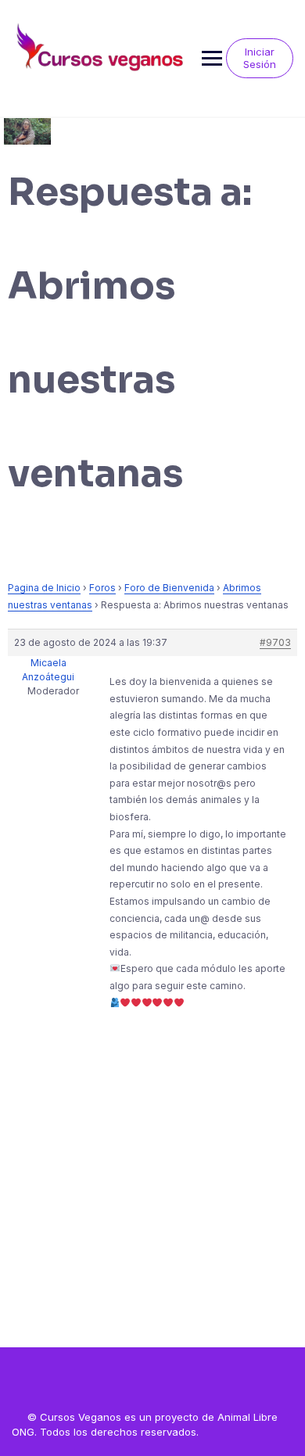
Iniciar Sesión (259, 57)
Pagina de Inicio (44, 588)
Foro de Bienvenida (169, 588)
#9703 (275, 642)
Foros (102, 588)
